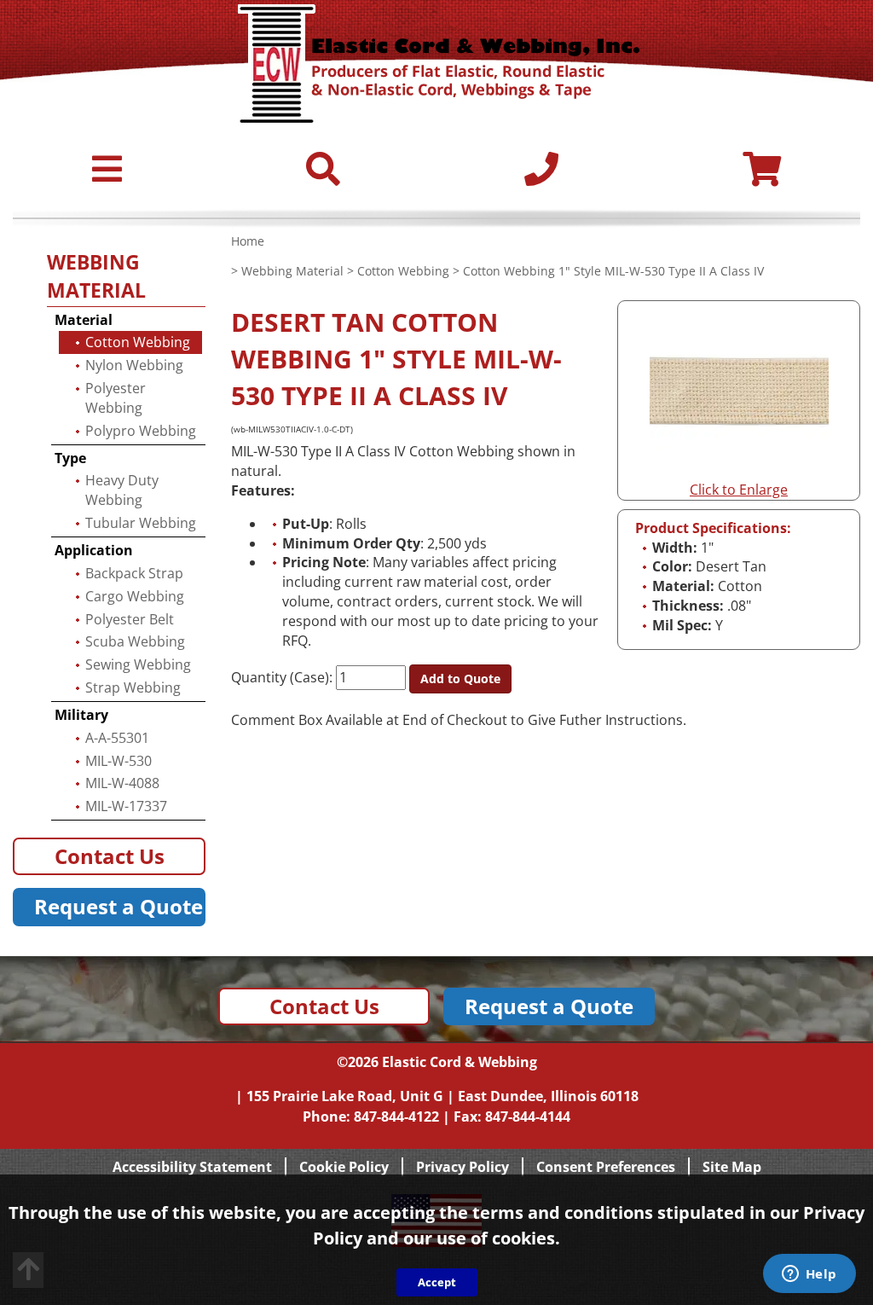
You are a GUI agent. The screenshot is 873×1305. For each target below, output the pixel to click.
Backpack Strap (134, 573)
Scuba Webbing (135, 641)
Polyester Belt (129, 619)
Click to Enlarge (739, 489)
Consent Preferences (605, 1166)
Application (94, 550)
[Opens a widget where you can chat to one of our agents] (809, 1275)
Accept (437, 1282)
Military (81, 714)
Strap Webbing (133, 687)
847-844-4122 (396, 1116)
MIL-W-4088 (122, 783)
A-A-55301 (117, 737)
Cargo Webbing (134, 596)
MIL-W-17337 (126, 806)
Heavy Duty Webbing (122, 490)
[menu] (107, 176)
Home (247, 241)
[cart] (762, 176)
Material (84, 319)
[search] (323, 176)
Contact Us (110, 856)
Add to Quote (460, 678)
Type (70, 458)
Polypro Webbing (140, 430)
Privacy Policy (462, 1166)
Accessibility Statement (192, 1166)
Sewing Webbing (138, 664)
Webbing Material (292, 271)
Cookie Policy (344, 1166)
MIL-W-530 (118, 760)
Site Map (731, 1166)
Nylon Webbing (134, 365)
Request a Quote (118, 906)
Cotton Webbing (403, 271)
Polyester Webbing (115, 398)
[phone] (541, 176)
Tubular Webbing (140, 522)
